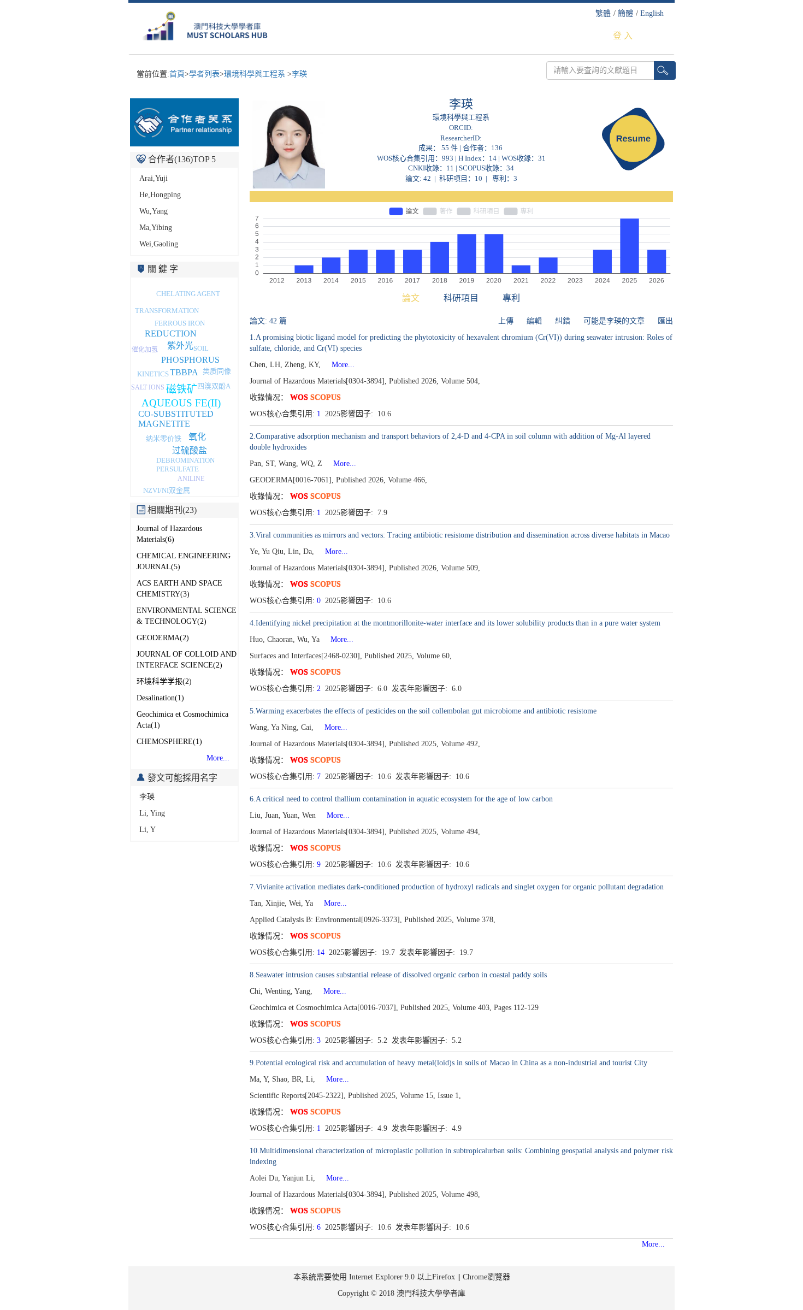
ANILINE (191, 478)
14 (320, 952)
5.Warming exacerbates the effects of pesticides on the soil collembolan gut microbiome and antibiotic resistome (423, 711)
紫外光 (180, 345)
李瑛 (299, 74)
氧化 (197, 436)
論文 (411, 298)
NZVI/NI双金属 (166, 490)
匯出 (665, 321)
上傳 (505, 321)
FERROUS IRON (180, 323)
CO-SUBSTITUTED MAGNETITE (176, 418)
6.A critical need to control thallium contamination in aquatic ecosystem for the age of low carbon (401, 799)
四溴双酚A (214, 386)
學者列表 (204, 74)
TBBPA (184, 372)
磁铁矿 (181, 389)
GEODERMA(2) (163, 638)
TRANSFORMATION (167, 310)
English (652, 13)
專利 (511, 298)
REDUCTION (171, 333)
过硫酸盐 (189, 450)
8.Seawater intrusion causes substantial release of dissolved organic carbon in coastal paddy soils (398, 975)
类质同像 (217, 371)
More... (217, 758)
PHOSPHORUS (190, 359)
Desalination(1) (160, 698)
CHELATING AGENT (188, 294)
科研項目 (461, 298)
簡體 (625, 13)
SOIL (201, 348)
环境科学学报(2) (164, 681)
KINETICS (153, 374)
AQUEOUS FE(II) (181, 403)
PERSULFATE (177, 469)
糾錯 (562, 321)
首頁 (177, 74)
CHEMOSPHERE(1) (169, 741)
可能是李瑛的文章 (614, 321)
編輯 (534, 321)
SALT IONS (147, 387)
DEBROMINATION (185, 460)
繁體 (603, 13)
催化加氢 (145, 349)
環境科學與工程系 (255, 74)
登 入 (623, 35)
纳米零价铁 (163, 438)
